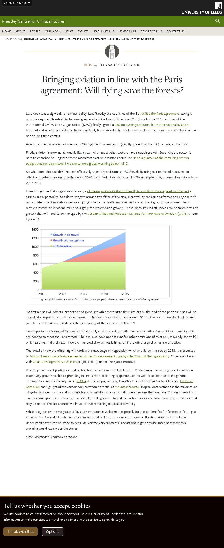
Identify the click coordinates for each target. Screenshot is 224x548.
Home (6, 31)
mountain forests (127, 386)
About (20, 31)
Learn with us (103, 31)
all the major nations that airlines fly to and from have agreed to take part (138, 190)
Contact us (175, 31)
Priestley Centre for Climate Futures (33, 21)
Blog (18, 39)
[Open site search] (218, 21)
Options (53, 531)
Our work (52, 31)
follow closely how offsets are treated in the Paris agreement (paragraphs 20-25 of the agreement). (100, 356)
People (35, 31)
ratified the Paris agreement (159, 113)
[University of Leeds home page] (202, 7)
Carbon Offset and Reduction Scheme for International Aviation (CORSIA (139, 213)
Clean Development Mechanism (55, 361)
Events (82, 31)
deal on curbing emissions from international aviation (151, 124)
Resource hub (151, 31)
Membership (127, 31)
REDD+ (81, 381)
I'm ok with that (21, 531)
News (69, 31)
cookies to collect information (36, 513)
